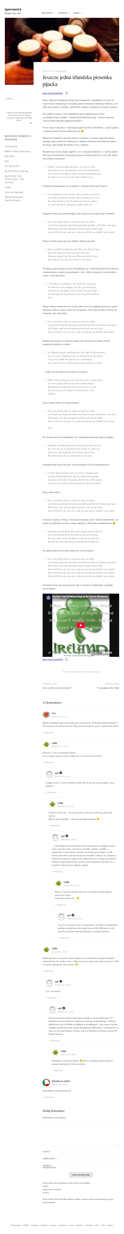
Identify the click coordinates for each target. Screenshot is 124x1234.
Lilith (54, 743)
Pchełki (62, 12)
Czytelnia (89, 1225)
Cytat (71, 1225)
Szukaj (110, 1225)
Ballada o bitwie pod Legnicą (17, 151)
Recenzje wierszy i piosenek (87, 671)
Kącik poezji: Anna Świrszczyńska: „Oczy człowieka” (14, 179)
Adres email (50, 1159)
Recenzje (47, 12)
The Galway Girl (12, 165)
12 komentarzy (60, 70)
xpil (56, 773)
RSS (103, 1225)
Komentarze (16, 1225)
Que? (97, 1225)
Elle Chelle (10, 156)
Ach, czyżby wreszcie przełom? (57, 687)
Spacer (53, 1225)
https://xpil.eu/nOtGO (53, 93)
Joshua (8, 187)
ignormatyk (13, 9)
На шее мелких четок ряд (16, 170)
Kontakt (79, 1225)
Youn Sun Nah (11, 146)
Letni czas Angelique (14, 191)
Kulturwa (44, 1225)
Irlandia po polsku (61, 1081)
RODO (26, 1225)
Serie (76, 12)
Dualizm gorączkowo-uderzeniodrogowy (14, 198)
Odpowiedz (49, 732)
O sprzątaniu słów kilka (108, 687)
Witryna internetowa (49, 1166)
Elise (7, 161)
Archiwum (62, 1225)
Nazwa (47, 1152)
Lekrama (34, 1225)
